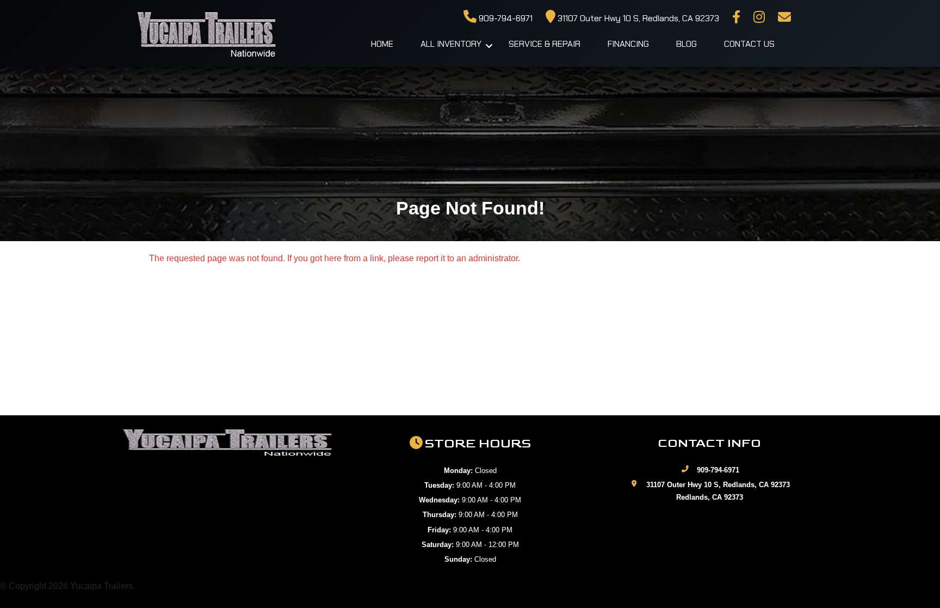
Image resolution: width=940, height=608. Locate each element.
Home (382, 44)
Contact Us (749, 44)
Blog (686, 44)
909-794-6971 (505, 18)
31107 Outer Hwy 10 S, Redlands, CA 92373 (637, 18)
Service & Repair (544, 44)
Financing (628, 44)
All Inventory (450, 44)
